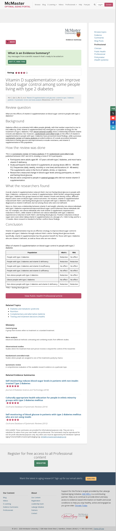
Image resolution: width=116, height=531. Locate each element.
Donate (108, 5)
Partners (34, 510)
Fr (113, 127)
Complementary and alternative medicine (27, 314)
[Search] (94, 4)
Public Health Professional (100, 52)
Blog (44, 5)
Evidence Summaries (99, 36)
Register (41, 463)
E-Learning (7, 504)
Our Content (35, 497)
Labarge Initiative (37, 507)
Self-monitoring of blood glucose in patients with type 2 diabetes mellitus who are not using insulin (43, 415)
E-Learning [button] (51, 5)
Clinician (97, 48)
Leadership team (37, 504)
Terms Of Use (99, 529)
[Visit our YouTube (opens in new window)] (113, 118)
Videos (61, 5)
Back (12, 42)
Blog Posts (99, 41)
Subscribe (91, 479)
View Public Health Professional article (43, 295)
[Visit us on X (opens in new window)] (113, 113)
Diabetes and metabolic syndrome (24, 309)
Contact (34, 513)
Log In (100, 5)
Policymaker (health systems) (101, 58)
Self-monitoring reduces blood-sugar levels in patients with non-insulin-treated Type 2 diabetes (42, 382)
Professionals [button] (70, 5)
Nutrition (14, 311)
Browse (37, 5)
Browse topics (100, 32)
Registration (35, 501)
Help (80, 5)
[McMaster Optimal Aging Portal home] (69, 515)
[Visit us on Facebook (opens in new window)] (113, 122)
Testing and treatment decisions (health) (27, 316)
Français (87, 5)
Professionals (8, 510)
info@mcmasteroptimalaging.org (53, 437)
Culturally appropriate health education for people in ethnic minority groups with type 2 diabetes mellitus (41, 399)
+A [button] (113, 108)
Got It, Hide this (17, 62)
